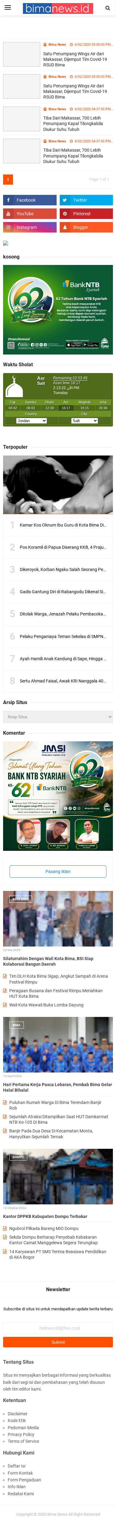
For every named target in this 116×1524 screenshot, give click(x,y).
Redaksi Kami (21, 1493)
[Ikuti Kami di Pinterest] (86, 213)
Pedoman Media (23, 1427)
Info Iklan (17, 1486)
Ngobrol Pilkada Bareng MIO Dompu (44, 1228)
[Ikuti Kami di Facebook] (30, 200)
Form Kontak (20, 1473)
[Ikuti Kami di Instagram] (30, 227)
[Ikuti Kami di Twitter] (86, 200)
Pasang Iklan (58, 871)
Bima (16, 1025)
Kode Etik (17, 1420)
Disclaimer (18, 1413)
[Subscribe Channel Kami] (30, 213)
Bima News (57, 1514)
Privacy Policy (21, 1434)
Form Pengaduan (24, 1479)
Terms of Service (23, 1441)
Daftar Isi (16, 1465)
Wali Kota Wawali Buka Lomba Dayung (46, 1004)
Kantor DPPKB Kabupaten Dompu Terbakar (45, 1216)
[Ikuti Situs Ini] (86, 227)
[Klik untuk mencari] (108, 8)
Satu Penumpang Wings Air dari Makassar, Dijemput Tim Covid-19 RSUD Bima (75, 59)
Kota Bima (21, 899)
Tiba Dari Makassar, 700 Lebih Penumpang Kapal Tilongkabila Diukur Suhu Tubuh (73, 123)
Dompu (18, 1157)
